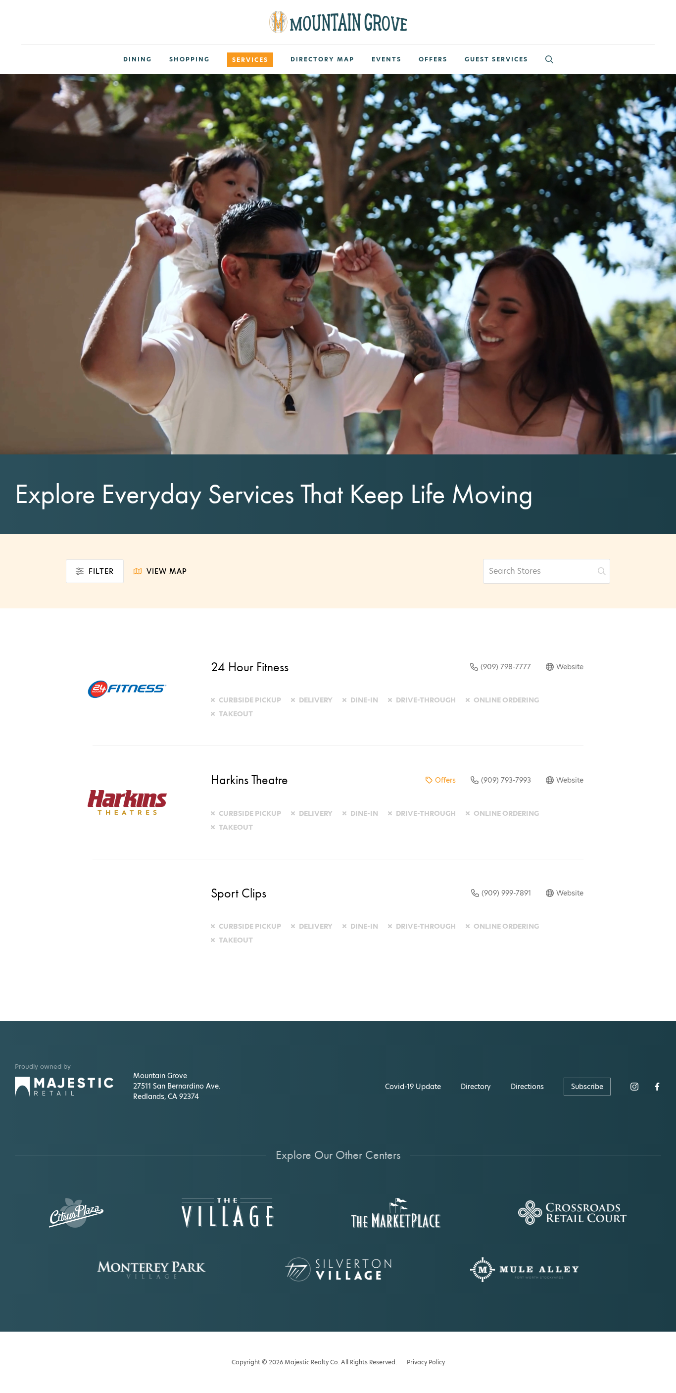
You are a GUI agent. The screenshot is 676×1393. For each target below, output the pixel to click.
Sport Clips (238, 893)
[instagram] (634, 1087)
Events (386, 59)
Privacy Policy (426, 1362)
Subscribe (587, 1087)
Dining (137, 59)
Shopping (189, 59)
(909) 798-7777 (506, 667)
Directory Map (322, 59)
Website (569, 667)
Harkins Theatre (249, 779)
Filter (101, 571)
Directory (476, 1087)
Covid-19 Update (413, 1087)
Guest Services (496, 59)
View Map (166, 571)
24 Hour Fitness (250, 666)
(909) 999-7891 (506, 893)
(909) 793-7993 (506, 780)
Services (250, 59)
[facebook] (657, 1087)
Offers (433, 59)
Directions (527, 1087)
